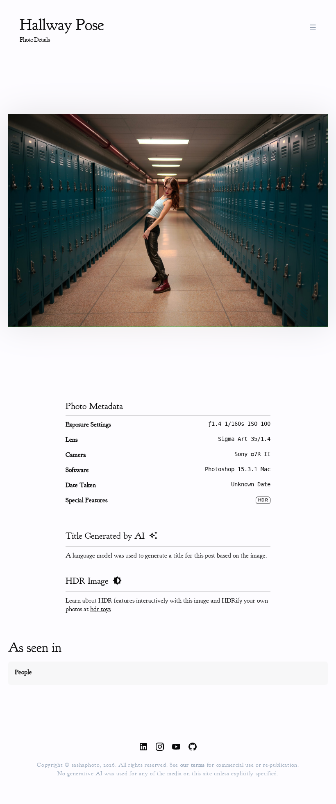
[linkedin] (143, 748)
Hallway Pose (62, 24)
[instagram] (160, 748)
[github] (193, 748)
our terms (193, 764)
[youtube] (176, 748)
